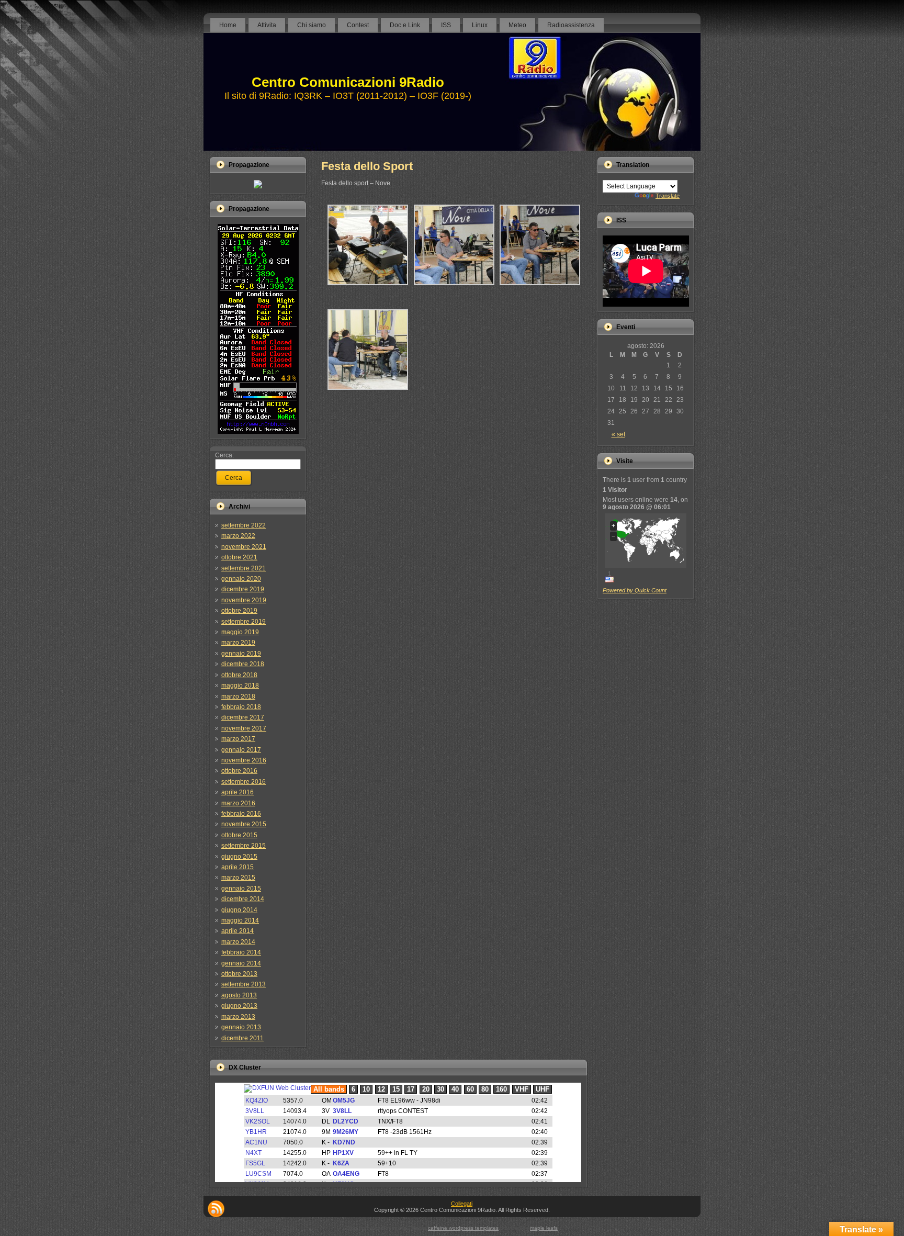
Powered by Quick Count (634, 590)
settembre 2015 (243, 845)
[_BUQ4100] (367, 289)
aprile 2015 (237, 867)
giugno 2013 (239, 1005)
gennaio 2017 (241, 750)
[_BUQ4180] (454, 289)
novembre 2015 (243, 824)
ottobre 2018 (239, 675)
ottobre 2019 (239, 610)
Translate (668, 196)
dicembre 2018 (242, 664)
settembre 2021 (243, 568)
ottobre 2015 (239, 835)
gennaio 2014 (241, 963)
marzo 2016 (238, 803)
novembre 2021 (243, 546)
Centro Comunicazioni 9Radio (348, 82)
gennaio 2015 (241, 888)
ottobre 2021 (239, 557)
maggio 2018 (240, 685)
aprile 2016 (237, 792)
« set (618, 434)
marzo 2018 (238, 696)
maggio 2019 (240, 632)
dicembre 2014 (242, 899)
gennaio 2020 (241, 578)
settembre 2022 (243, 525)
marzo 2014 (238, 942)
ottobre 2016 (239, 770)
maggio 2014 (240, 920)
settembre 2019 (243, 621)
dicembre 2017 (242, 717)
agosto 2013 (239, 995)
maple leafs (544, 1228)
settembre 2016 (243, 781)
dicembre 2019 (242, 589)
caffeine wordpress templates (463, 1228)
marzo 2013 (238, 1016)
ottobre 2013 (239, 973)
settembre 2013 (243, 984)
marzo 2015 (238, 877)
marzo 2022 (238, 536)
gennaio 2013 (241, 1027)
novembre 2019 (243, 600)
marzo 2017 (238, 739)
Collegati (461, 1203)
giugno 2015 (239, 856)
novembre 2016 (243, 760)
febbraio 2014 (241, 952)
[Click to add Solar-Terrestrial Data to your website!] (258, 431)
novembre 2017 (243, 728)
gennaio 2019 (241, 653)
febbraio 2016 (241, 813)
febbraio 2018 (241, 707)
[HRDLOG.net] (258, 186)
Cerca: (224, 455)
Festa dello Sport (367, 166)
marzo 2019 (238, 642)
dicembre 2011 (242, 1038)
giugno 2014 (239, 910)
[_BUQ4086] (367, 394)
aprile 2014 (237, 931)
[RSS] (216, 1208)
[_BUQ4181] (539, 289)
